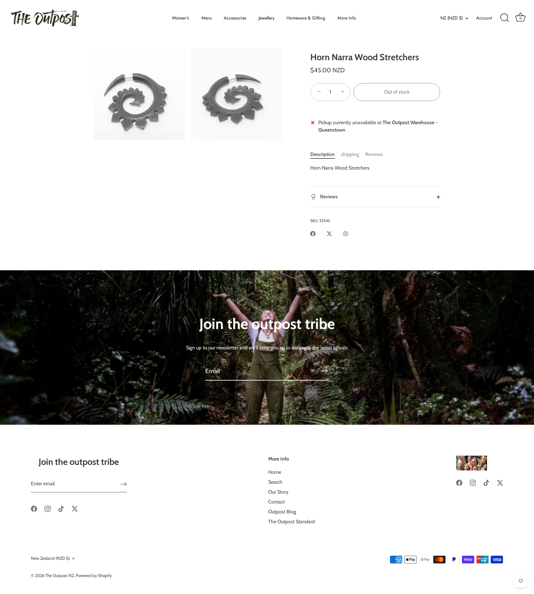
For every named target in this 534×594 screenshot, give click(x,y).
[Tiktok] (61, 508)
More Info (346, 18)
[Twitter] (75, 508)
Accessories (235, 18)
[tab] (325, 154)
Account (484, 18)
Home (274, 472)
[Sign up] (124, 484)
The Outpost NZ (59, 575)
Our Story (278, 492)
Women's (180, 18)
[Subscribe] (324, 370)
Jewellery (266, 18)
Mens (206, 18)
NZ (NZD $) (451, 18)
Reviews (374, 154)
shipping (350, 154)
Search (275, 482)
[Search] (504, 18)
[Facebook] (34, 508)
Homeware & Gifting (305, 18)
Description (322, 154)
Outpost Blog (282, 512)
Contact (276, 502)
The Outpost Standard (291, 521)
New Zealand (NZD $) (50, 558)
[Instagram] (47, 508)
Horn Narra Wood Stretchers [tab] (340, 168)
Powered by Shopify (94, 575)
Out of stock (396, 92)
